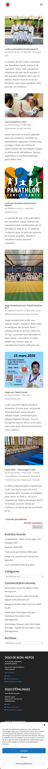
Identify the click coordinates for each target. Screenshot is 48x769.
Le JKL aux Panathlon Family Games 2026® (20, 204)
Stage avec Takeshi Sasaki (16, 392)
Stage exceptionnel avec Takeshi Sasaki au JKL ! (23, 306)
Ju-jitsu (20, 128)
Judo (6, 56)
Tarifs (8, 676)
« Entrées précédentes (16, 519)
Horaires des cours (12, 679)
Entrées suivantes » (33, 522)
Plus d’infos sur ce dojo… (14, 682)
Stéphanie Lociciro (15, 208)
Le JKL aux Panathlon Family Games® (21, 49)
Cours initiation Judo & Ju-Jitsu (20, 564)
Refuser (24, 757)
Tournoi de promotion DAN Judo (21, 551)
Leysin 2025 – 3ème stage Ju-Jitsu (20, 470)
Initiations (37, 52)
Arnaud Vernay (14, 52)
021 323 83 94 (9, 673)
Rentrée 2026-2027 (14, 547)
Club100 (36, 473)
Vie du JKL (27, 128)
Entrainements (10, 128)
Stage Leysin (26, 480)
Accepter (24, 751)
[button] (44, 725)
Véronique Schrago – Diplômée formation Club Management (21, 616)
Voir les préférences (24, 763)
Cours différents (11, 476)
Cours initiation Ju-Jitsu (15, 122)
